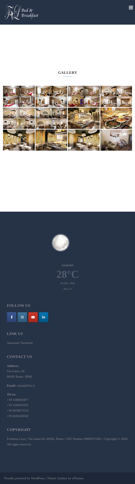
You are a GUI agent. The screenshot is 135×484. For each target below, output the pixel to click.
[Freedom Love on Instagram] (22, 317)
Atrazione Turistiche (20, 343)
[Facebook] (11, 317)
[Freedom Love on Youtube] (33, 317)
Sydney (62, 478)
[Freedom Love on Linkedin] (43, 317)
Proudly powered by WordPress (24, 478)
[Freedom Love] (21, 12)
